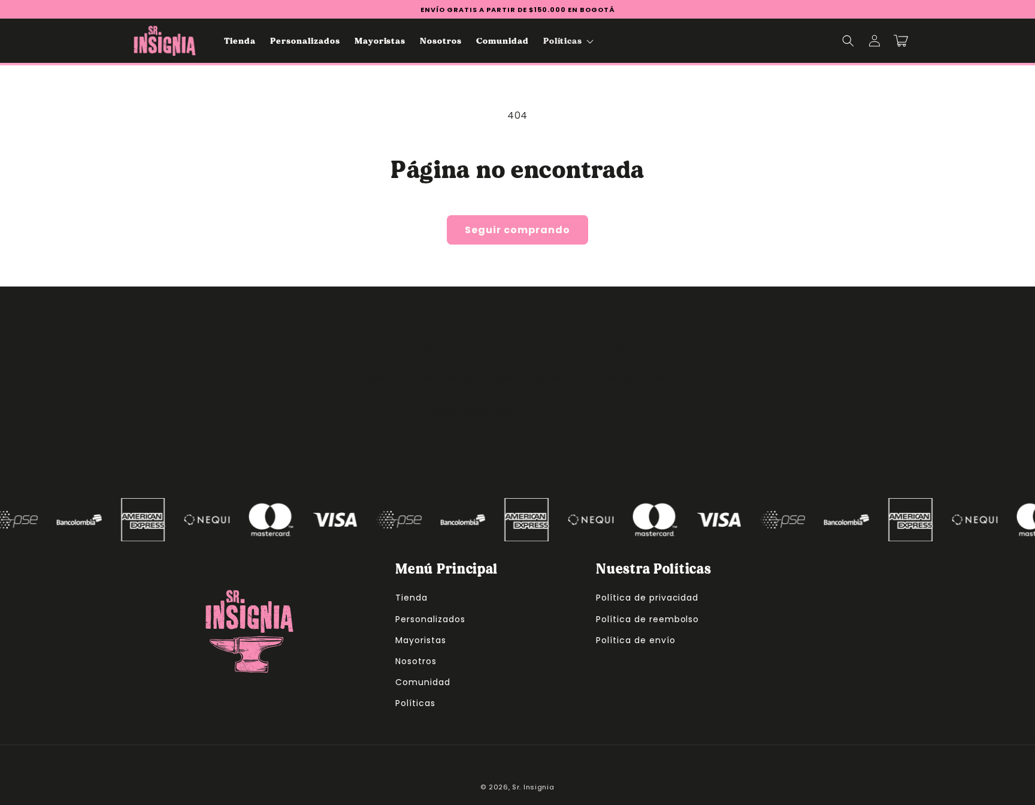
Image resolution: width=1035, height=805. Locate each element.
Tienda (411, 598)
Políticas (415, 703)
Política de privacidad (647, 598)
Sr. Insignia (533, 787)
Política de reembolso (647, 619)
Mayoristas (420, 640)
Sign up (517, 447)
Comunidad (422, 682)
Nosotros (416, 661)
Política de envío (635, 640)
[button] (567, 40)
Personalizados (430, 619)
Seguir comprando (517, 230)
